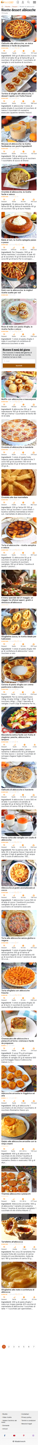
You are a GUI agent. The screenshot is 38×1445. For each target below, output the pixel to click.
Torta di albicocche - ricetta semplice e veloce (18, 546)
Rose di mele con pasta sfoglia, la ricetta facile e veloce (16, 328)
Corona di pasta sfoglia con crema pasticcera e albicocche (17, 685)
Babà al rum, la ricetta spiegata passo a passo (18, 241)
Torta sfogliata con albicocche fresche (15, 991)
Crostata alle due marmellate (14, 497)
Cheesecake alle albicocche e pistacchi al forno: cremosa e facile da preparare (17, 1040)
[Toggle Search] (28, 2)
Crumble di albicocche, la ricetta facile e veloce (16, 193)
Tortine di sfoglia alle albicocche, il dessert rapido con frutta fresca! (17, 94)
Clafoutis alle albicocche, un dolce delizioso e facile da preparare (17, 44)
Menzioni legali (26, 1424)
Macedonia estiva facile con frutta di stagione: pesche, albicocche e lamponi (18, 737)
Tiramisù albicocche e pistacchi (16, 1194)
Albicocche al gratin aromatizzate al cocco (18, 889)
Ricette (4, 1414)
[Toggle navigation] (34, 2)
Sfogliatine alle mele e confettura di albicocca (17, 1291)
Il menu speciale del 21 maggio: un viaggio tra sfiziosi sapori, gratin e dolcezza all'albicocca (17, 600)
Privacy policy (26, 1417)
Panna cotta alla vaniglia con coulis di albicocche (18, 838)
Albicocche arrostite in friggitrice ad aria (18, 1094)
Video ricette (7, 1417)
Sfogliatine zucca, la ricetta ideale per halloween (18, 637)
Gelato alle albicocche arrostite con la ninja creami (18, 1142)
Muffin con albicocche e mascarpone (18, 399)
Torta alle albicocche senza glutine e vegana (18, 939)
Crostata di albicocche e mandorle (17, 447)
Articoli (5, 1429)
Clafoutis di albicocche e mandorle (17, 790)
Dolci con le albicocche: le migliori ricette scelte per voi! (17, 291)
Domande (5, 1425)
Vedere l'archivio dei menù (9, 1421)
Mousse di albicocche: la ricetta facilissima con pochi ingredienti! (16, 145)
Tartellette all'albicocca (12, 1242)
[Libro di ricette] (18, 2)
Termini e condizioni (28, 1420)
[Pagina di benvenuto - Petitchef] (2, 6)
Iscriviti (19, 366)
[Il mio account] (23, 2)
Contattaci (25, 1414)
